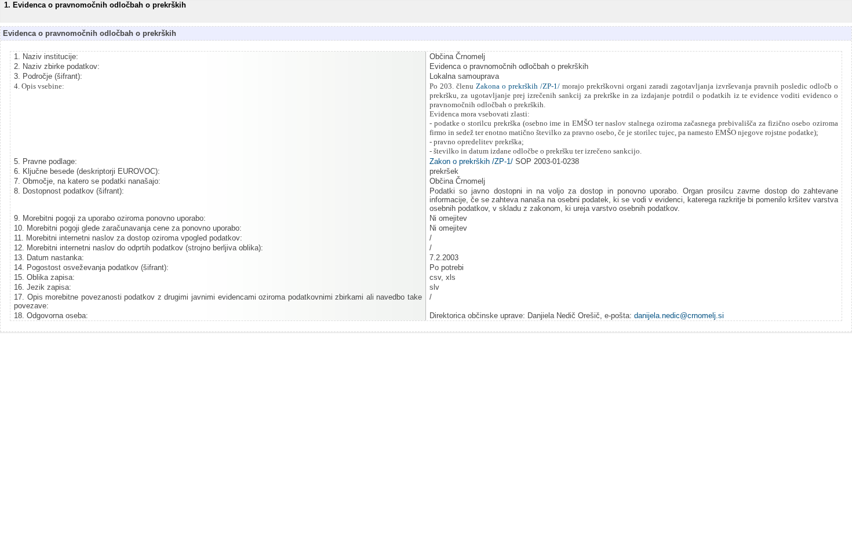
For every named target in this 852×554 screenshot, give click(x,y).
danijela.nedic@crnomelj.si (679, 315)
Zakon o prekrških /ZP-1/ (471, 161)
